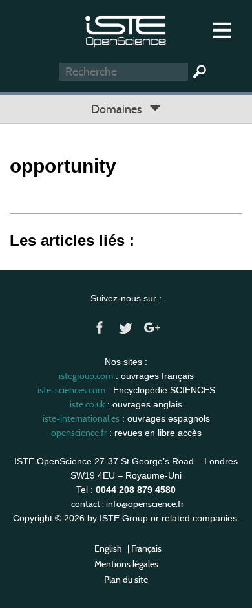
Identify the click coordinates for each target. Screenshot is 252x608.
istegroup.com (86, 376)
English (108, 548)
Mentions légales (126, 564)
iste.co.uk (87, 404)
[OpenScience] (126, 29)
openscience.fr (79, 433)
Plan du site (126, 579)
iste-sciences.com (71, 390)
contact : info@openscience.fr (127, 504)
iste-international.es (81, 418)
